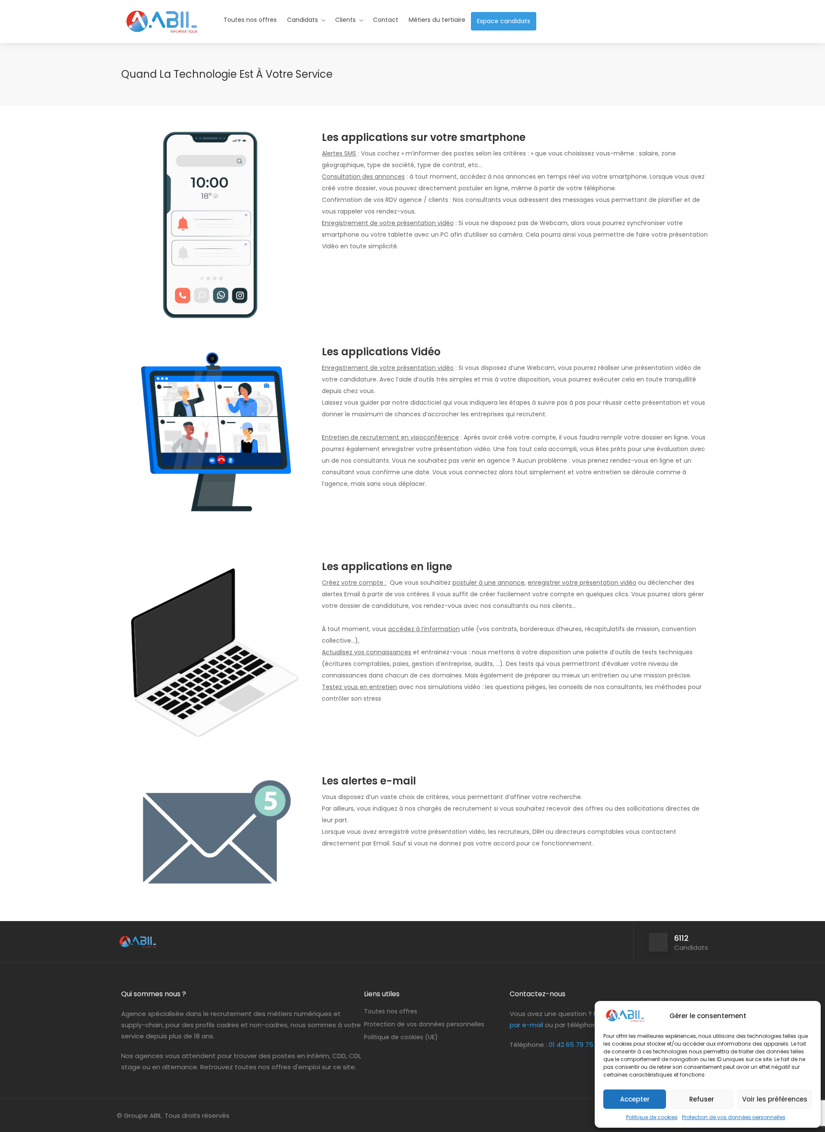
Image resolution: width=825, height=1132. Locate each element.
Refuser (701, 1099)
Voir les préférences (774, 1099)
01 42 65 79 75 (571, 1044)
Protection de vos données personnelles (733, 1117)
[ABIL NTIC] (161, 28)
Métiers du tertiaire (437, 19)
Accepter (635, 1099)
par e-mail (526, 1024)
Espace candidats (503, 21)
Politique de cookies (652, 1117)
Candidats (302, 19)
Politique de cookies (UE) (401, 1037)
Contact (385, 19)
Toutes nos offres (250, 19)
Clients (345, 19)
